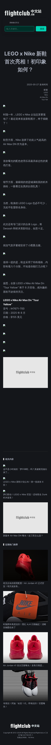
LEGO (46, 92)
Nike (46, 95)
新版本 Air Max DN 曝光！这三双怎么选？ (23, 535)
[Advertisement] (25, 418)
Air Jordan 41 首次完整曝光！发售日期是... (23, 665)
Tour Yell (45, 100)
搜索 (42, 28)
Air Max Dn (44, 97)
